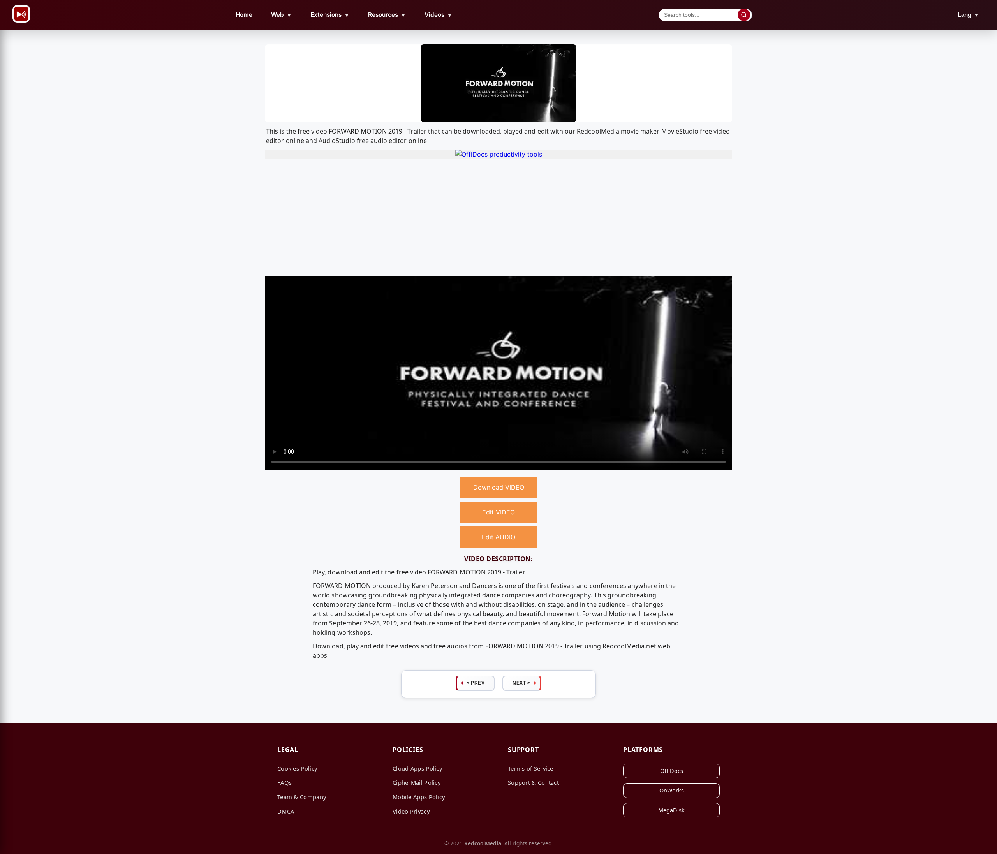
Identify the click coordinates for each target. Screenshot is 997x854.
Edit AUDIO (498, 537)
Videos (439, 15)
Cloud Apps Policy (417, 768)
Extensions (330, 15)
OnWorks (671, 790)
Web (281, 15)
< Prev (475, 683)
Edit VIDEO (498, 512)
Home (244, 14)
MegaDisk (671, 810)
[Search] (744, 15)
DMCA (285, 811)
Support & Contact (533, 782)
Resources (387, 15)
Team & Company (301, 797)
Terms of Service (530, 768)
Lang (968, 14)
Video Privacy (411, 811)
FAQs (284, 782)
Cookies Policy (297, 768)
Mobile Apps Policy (419, 797)
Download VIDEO (498, 487)
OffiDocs (671, 771)
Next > (521, 683)
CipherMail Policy (417, 782)
